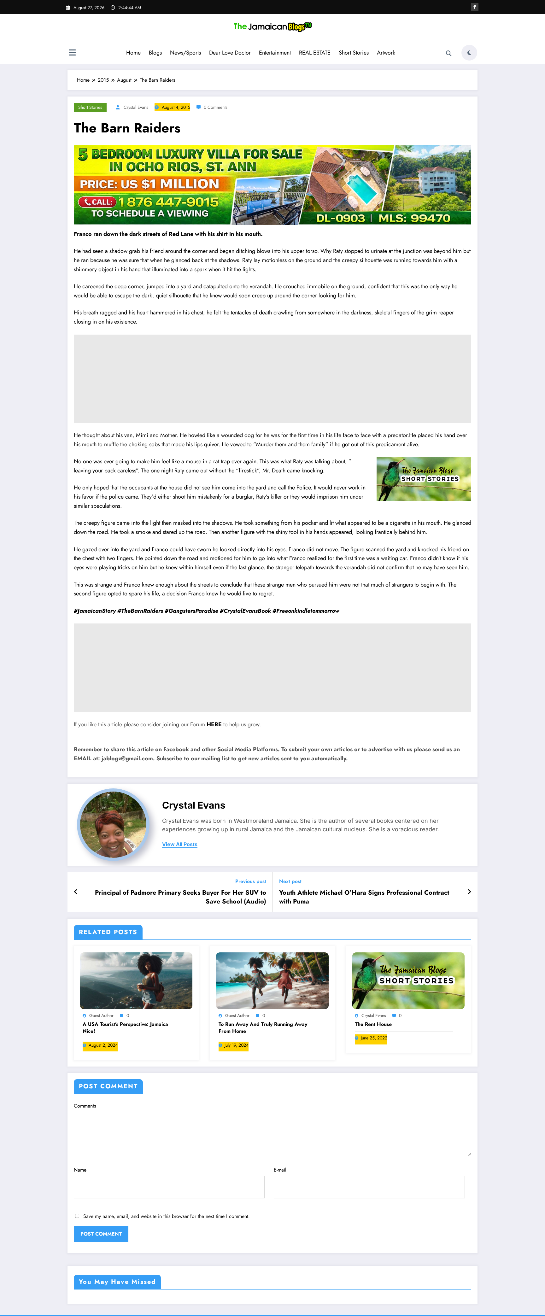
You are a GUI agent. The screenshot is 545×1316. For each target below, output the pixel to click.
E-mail (280, 1169)
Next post (290, 881)
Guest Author (101, 1015)
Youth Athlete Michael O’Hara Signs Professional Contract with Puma (364, 897)
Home (133, 53)
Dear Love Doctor (230, 53)
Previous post (250, 881)
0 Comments (215, 107)
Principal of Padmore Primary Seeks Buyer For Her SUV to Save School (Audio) (180, 897)
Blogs (155, 53)
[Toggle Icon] (72, 53)
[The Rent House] (408, 980)
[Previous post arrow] (76, 892)
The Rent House (373, 1024)
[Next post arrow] (469, 892)
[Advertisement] (272, 379)
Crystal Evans (136, 107)
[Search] (449, 53)
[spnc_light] (469, 53)
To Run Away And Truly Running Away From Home (263, 1028)
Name (80, 1169)
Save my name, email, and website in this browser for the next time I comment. (166, 1216)
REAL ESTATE (315, 53)
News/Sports (185, 53)
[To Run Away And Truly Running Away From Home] (272, 980)
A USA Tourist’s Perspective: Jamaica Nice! (125, 1028)
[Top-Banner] (272, 184)
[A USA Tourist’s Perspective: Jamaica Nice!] (136, 980)
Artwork (386, 53)
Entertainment (275, 53)
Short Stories (354, 53)
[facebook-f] (474, 7)
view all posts (179, 844)
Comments (85, 1105)
